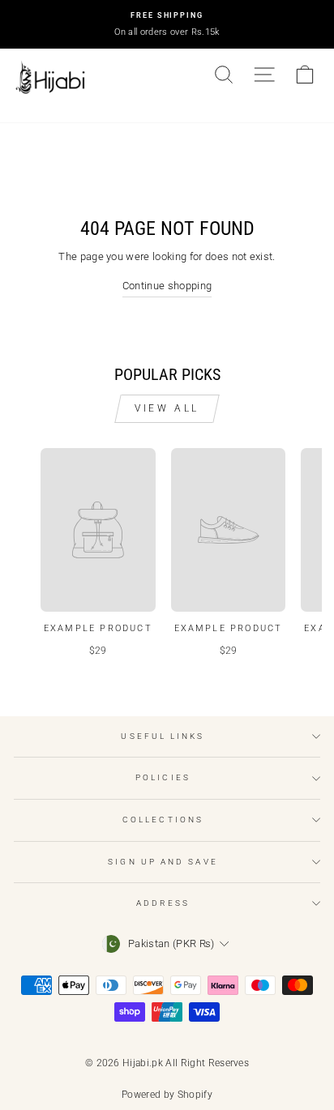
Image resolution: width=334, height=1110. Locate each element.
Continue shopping (167, 286)
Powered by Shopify (167, 1094)
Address (163, 903)
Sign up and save (162, 861)
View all (167, 408)
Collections (162, 819)
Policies (163, 777)
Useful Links (162, 736)
